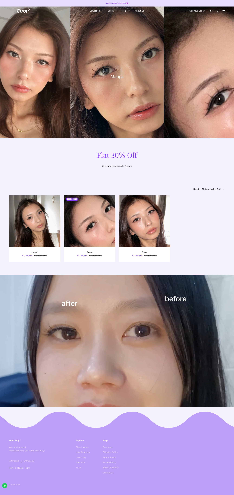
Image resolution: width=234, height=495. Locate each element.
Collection (95, 10)
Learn (111, 10)
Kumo (89, 252)
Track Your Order (195, 10)
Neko (144, 252)
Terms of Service (111, 467)
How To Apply (83, 452)
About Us (139, 10)
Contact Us (108, 472)
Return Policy (109, 457)
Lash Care (81, 457)
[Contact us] (4, 485)
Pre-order (107, 447)
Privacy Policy (109, 462)
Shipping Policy (110, 452)
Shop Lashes (82, 447)
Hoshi (34, 252)
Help (124, 10)
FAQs (78, 467)
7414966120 (27, 460)
